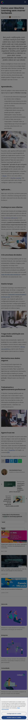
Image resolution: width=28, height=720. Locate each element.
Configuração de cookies (14, 713)
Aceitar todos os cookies (14, 717)
